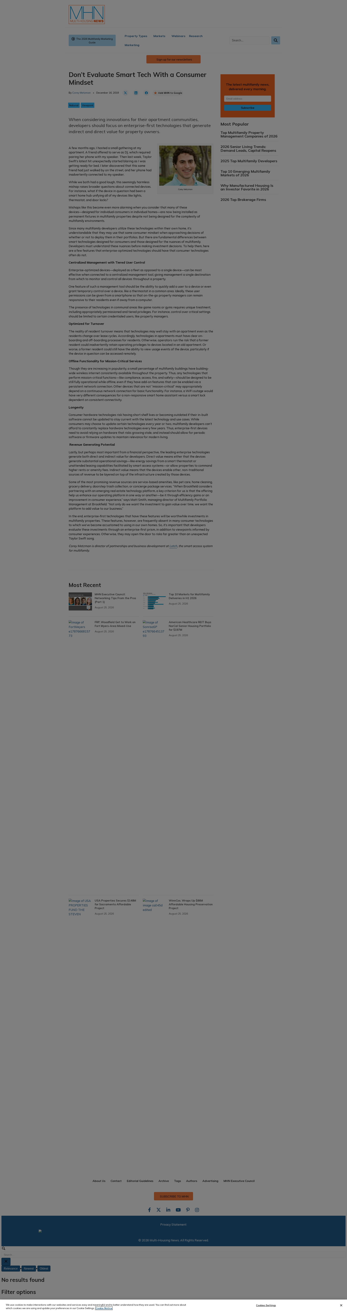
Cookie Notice (104, 1308)
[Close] (341, 1305)
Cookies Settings (266, 1305)
